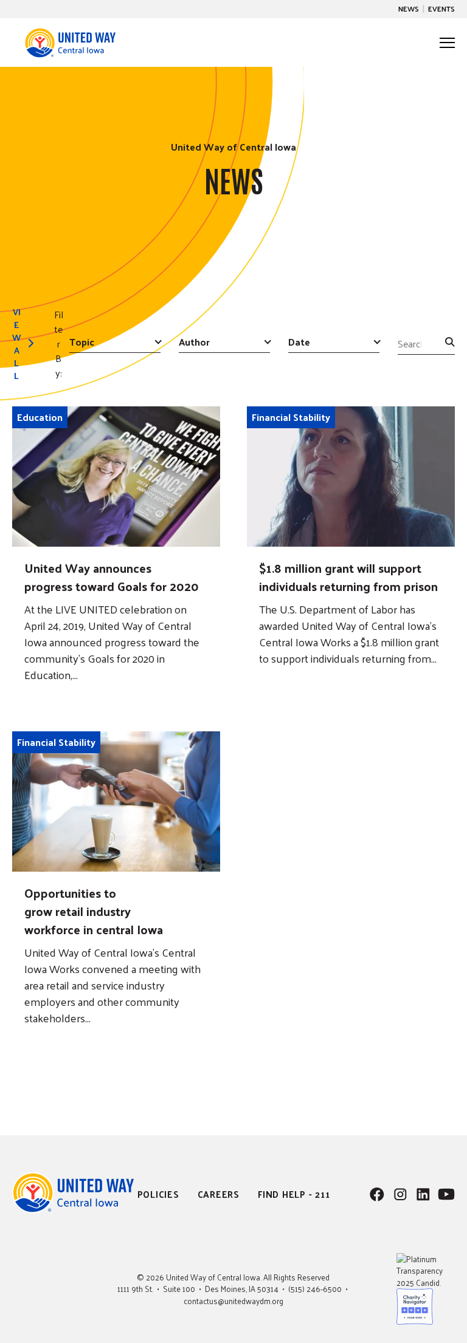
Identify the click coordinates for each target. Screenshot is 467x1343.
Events (441, 8)
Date (299, 342)
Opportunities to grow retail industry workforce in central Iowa (93, 911)
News (408, 8)
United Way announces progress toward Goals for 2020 (111, 577)
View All (16, 344)
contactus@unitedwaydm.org (233, 1301)
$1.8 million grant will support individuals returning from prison (348, 577)
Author (194, 342)
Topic (81, 342)
